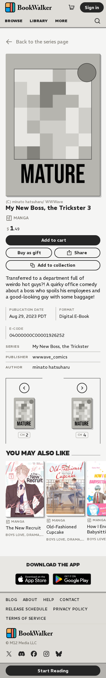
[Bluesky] (58, 653)
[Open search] (97, 21)
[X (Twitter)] (9, 653)
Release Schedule (26, 609)
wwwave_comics (50, 357)
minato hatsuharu (51, 367)
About (30, 600)
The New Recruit (23, 528)
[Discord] (21, 653)
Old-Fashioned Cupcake (61, 529)
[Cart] (71, 7)
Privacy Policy (70, 609)
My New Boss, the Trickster (61, 346)
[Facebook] (34, 653)
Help (48, 600)
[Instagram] (46, 653)
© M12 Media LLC (21, 643)
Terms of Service (26, 618)
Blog (11, 600)
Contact (70, 600)
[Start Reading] (53, 125)
